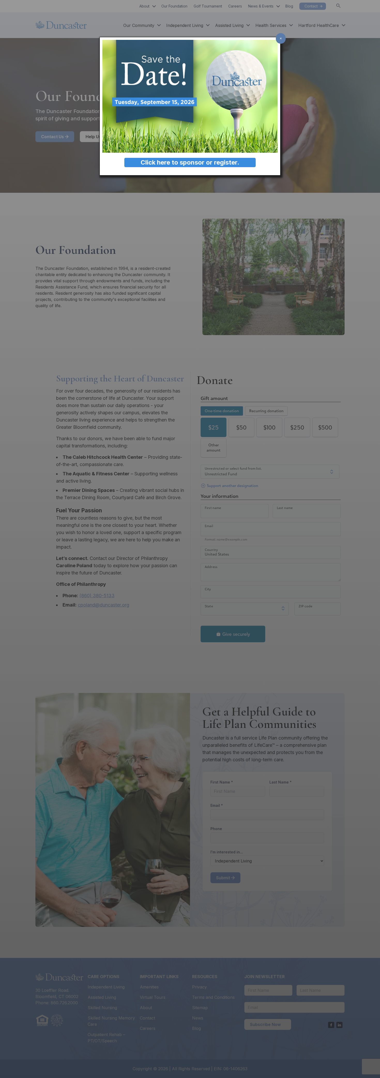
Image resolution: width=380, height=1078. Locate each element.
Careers (147, 1028)
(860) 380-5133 (97, 595)
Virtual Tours (152, 997)
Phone (216, 828)
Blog (196, 1028)
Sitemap (200, 1007)
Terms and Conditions (213, 997)
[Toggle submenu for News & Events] (277, 6)
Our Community (138, 25)
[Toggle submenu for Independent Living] (206, 25)
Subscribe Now (265, 1024)
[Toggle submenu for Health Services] (289, 25)
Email (225, 805)
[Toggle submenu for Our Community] (157, 25)
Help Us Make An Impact (110, 136)
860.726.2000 (64, 1002)
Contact (147, 1018)
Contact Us (52, 136)
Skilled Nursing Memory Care (111, 1021)
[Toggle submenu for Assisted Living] (247, 25)
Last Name (289, 782)
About (144, 6)
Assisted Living (229, 25)
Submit (223, 877)
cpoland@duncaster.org (103, 605)
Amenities (149, 987)
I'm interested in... (226, 852)
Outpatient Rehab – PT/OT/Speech (106, 1037)
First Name (230, 782)
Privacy (199, 987)
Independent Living (184, 25)
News (197, 1018)
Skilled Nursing (102, 1007)
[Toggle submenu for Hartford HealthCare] (342, 25)
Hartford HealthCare (318, 25)
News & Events (260, 6)
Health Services (270, 25)
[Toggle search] (338, 6)
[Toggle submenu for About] (152, 6)
